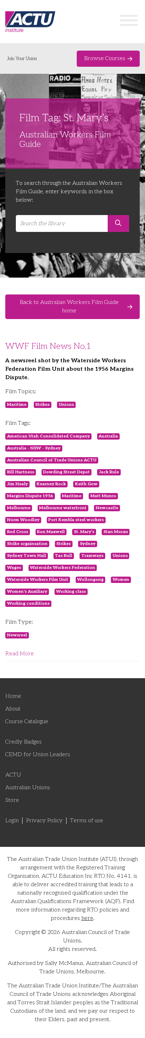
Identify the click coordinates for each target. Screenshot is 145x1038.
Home (13, 696)
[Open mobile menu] (129, 21)
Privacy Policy (44, 820)
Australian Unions (27, 787)
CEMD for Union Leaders (37, 754)
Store (12, 800)
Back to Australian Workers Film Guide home (69, 306)
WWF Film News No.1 (48, 346)
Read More (19, 653)
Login (12, 820)
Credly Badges (23, 742)
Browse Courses (104, 58)
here (87, 918)
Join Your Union (22, 58)
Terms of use (86, 820)
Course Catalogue (26, 721)
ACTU (13, 775)
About (12, 709)
